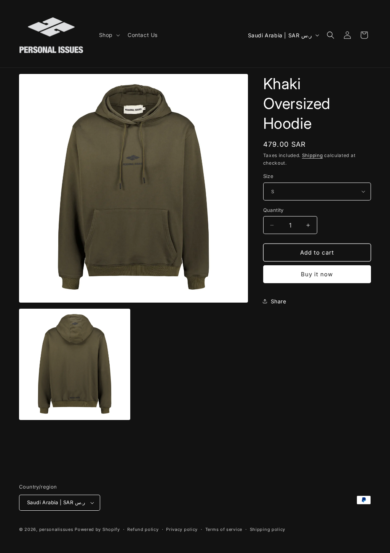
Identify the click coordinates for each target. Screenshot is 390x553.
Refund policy (142, 529)
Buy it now (317, 274)
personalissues (56, 529)
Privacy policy (182, 529)
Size (268, 176)
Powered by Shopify (97, 529)
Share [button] (278, 301)
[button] (108, 35)
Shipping (312, 155)
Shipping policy (268, 529)
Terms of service (223, 529)
